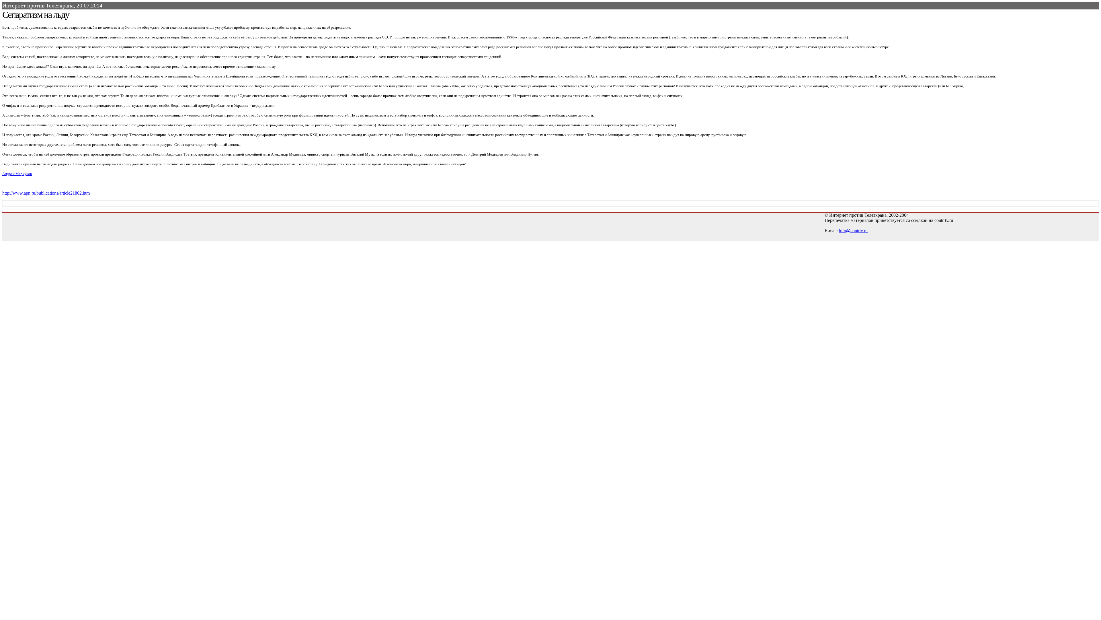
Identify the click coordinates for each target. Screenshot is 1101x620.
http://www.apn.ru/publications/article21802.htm (46, 193)
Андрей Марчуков (17, 174)
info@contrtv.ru (853, 230)
